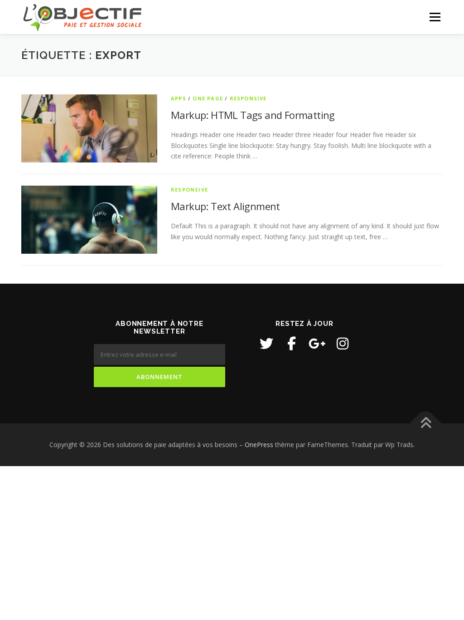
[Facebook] (292, 343)
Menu (435, 17)
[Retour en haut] (426, 424)
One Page (208, 98)
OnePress (259, 444)
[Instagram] (342, 343)
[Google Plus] (317, 343)
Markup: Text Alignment (225, 206)
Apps (178, 98)
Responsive (248, 98)
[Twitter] (266, 343)
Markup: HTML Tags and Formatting (253, 115)
